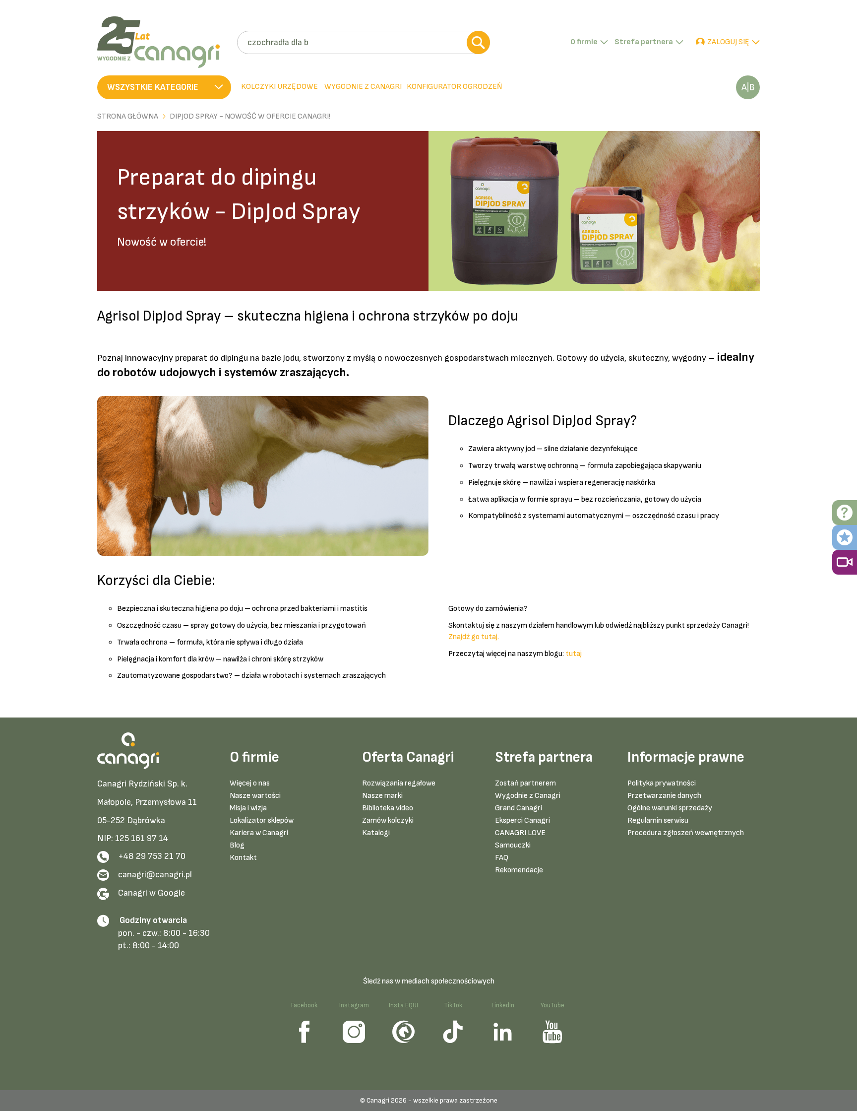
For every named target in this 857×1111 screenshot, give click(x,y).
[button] (164, 87)
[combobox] (363, 42)
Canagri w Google (151, 893)
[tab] (362, 87)
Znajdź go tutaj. (473, 637)
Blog (237, 845)
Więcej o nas (250, 783)
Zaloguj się (728, 42)
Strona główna (127, 116)
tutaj (573, 653)
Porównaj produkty (748, 87)
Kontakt (243, 857)
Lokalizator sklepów (262, 820)
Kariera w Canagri (259, 833)
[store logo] (163, 42)
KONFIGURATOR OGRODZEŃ (454, 86)
